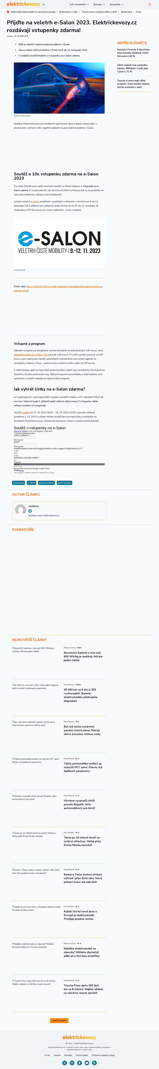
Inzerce (57, 1055)
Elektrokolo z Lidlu (68, 11)
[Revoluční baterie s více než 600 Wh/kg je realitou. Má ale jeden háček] (36, 660)
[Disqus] (79, 566)
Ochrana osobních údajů (103, 1055)
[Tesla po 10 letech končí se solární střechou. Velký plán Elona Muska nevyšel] (36, 845)
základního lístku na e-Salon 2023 (31, 354)
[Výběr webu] (43, 4)
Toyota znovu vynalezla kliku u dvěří (99, 11)
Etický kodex (82, 1055)
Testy (138, 11)
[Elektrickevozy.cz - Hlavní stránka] (23, 4)
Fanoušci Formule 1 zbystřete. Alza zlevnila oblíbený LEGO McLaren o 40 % (133, 53)
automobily (18, 482)
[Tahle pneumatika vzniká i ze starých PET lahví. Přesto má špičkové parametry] (36, 771)
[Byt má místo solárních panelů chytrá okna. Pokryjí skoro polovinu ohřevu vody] (36, 734)
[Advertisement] (59, 149)
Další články (59, 1020)
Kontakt (68, 1055)
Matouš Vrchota (70, 648)
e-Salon (35, 201)
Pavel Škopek (69, 685)
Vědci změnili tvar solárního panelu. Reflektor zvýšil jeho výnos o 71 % (132, 68)
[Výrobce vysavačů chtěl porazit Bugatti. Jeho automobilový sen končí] (36, 808)
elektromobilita (46, 482)
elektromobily (64, 482)
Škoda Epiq (126, 11)
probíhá (25, 412)
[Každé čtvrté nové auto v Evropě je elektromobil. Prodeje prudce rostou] (36, 919)
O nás (47, 1055)
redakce (10, 36)
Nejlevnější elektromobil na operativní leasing (33, 11)
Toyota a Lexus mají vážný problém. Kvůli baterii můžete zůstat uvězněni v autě (133, 84)
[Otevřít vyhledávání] (149, 4)
